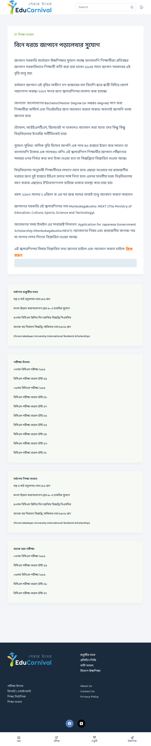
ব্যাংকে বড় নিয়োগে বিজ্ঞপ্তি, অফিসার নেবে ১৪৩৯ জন (42, 327)
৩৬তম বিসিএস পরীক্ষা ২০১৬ (29, 388)
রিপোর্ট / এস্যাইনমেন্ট (19, 691)
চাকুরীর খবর (87, 655)
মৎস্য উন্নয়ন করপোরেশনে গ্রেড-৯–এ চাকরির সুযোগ (42, 308)
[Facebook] (70, 723)
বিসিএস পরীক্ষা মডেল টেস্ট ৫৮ (30, 397)
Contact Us (87, 691)
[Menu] (142, 7)
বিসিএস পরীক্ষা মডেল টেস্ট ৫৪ (30, 434)
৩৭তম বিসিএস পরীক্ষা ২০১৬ (29, 369)
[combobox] (102, 7)
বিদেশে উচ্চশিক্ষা (90, 671)
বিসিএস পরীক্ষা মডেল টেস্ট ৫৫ (30, 425)
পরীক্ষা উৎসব (15, 686)
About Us (86, 686)
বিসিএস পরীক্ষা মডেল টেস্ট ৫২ (30, 453)
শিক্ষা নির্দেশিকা (16, 696)
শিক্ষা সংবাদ (26, 34)
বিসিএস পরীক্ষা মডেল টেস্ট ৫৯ (30, 378)
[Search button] (132, 7)
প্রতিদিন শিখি (88, 660)
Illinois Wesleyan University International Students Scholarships (52, 336)
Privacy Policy (89, 696)
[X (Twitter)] (81, 723)
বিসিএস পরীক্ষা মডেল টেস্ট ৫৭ (30, 406)
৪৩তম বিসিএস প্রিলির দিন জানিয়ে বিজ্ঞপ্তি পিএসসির (42, 317)
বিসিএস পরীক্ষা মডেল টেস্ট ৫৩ (30, 443)
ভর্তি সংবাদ (87, 665)
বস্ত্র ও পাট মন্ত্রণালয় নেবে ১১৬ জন (32, 299)
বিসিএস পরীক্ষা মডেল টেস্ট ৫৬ (30, 415)
